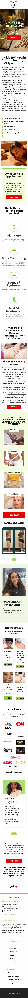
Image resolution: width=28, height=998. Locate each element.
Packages (13, 952)
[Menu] (3, 4)
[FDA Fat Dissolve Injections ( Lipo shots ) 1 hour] (20, 643)
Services (13, 948)
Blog (11, 958)
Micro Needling (17, 241)
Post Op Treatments (15, 983)
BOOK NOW (14, 197)
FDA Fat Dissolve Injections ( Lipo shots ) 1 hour (20, 655)
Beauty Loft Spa (16, 993)
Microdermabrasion (7, 241)
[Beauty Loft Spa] (14, 4)
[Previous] (12, 127)
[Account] (24, 4)
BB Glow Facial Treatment (8, 687)
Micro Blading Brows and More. (17, 290)
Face (9, 973)
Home (12, 945)
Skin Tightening (16, 265)
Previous (13, 559)
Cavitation (21, 263)
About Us (13, 955)
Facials (5, 239)
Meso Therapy (21, 239)
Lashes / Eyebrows (14, 979)
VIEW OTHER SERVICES (14, 515)
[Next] (15, 127)
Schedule (13, 962)
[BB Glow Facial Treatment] (8, 677)
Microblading (14, 494)
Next (14, 559)
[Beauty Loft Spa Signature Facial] (8, 643)
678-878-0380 (8, 911)
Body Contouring (14, 976)
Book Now (14, 38)
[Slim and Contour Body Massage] (20, 677)
